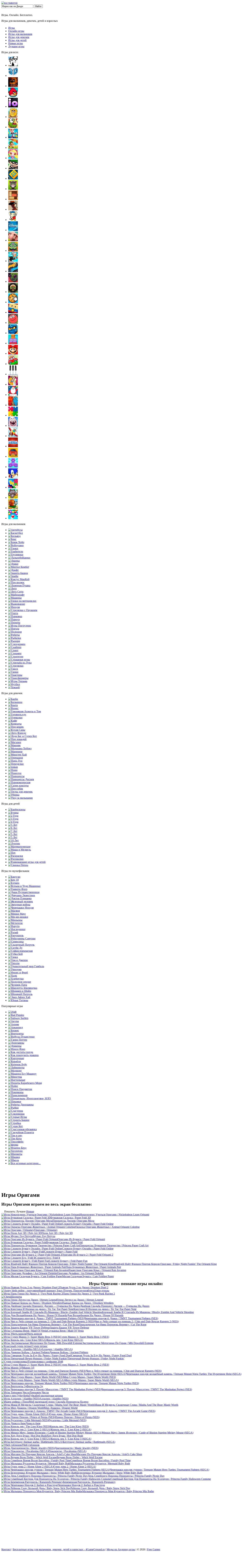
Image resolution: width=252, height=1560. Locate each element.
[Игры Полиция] (15, 631)
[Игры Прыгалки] (14, 1101)
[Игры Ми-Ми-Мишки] (18, 916)
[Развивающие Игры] (27, 862)
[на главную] (9, 2)
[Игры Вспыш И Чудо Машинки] (24, 886)
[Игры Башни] (18, 1120)
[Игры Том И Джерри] (18, 960)
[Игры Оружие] (22, 610)
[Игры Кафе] (12, 720)
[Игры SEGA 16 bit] (13, 446)
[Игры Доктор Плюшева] (20, 898)
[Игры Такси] (13, 668)
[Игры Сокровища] (16, 1113)
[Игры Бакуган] (14, 876)
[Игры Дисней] (13, 230)
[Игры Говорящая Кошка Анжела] (24, 711)
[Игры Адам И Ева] (13, 116)
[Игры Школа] (13, 1160)
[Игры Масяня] (14, 910)
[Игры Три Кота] (15, 1138)
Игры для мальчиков (20, 34)
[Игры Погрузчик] (19, 625)
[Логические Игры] (13, 343)
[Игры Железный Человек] (20, 901)
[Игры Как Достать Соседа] (20, 1052)
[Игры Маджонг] (15, 1070)
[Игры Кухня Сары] (16, 729)
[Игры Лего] (12, 588)
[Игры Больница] (15, 702)
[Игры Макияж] (14, 745)
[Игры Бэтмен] (13, 882)
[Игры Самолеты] (13, 435)
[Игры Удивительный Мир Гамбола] (26, 966)
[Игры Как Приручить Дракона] (23, 1055)
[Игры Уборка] (13, 794)
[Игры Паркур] (14, 619)
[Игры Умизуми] (15, 969)
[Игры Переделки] (16, 763)
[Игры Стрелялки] (15, 665)
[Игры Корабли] (14, 1061)
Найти (38, 6)
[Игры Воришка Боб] (13, 168)
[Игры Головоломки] (13, 199)
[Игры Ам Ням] (13, 127)
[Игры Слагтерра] (15, 1110)
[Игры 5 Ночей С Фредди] (13, 85)
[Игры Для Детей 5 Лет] (12, 824)
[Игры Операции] (15, 757)
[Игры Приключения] (17, 1095)
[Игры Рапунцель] (15, 935)
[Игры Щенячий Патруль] (20, 994)
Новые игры (15, 43)
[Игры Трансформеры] (18, 678)
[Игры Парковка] (15, 616)
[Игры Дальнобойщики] (19, 557)
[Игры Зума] (13, 250)
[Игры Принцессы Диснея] (21, 779)
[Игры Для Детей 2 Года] (13, 815)
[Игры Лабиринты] (16, 1067)
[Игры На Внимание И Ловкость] (13, 384)
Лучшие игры (16, 46)
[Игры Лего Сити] (15, 591)
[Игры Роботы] (14, 634)
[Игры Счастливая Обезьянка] (22, 1129)
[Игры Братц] (13, 705)
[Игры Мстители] (15, 923)
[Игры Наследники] (16, 929)
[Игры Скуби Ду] (15, 947)
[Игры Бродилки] (13, 147)
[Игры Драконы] (14, 1045)
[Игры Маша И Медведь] (19, 849)
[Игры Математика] (19, 846)
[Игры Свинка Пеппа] (18, 865)
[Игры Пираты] (14, 622)
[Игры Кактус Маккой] (18, 579)
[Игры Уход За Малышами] (20, 797)
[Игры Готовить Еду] (17, 714)
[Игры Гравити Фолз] (17, 889)
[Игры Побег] (13, 1086)
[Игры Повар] (13, 767)
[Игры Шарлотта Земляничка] (22, 987)
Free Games (153, 1549)
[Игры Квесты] (13, 291)
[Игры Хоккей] (14, 687)
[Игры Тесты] (20, 791)
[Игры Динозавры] (16, 1042)
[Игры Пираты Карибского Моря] (25, 1083)
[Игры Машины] (15, 597)
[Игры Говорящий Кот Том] (13, 188)
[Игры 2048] (12, 1011)
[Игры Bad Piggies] (16, 1015)
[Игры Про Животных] (13, 240)
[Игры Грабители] (15, 551)
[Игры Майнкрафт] (16, 594)
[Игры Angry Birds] (13, 96)
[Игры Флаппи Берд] (17, 1147)
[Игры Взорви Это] (13, 157)
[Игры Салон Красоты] (18, 785)
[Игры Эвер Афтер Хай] (19, 997)
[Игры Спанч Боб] (15, 954)
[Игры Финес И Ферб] (18, 972)
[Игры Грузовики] (15, 554)
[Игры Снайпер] (14, 647)
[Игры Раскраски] (15, 855)
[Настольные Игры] (16, 1079)
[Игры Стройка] (14, 1123)
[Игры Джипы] (14, 560)
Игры (11, 27)
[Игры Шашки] (14, 1157)
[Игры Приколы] (13, 425)
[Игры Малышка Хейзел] (20, 748)
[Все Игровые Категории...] (24, 1163)
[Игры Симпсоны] (16, 941)
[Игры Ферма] (13, 1144)
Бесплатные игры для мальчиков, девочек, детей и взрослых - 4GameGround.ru (59, 1549)
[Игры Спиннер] (13, 466)
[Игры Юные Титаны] (18, 1000)
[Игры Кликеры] (13, 302)
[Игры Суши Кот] (15, 1126)
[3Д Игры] (13, 75)
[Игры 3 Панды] (13, 65)
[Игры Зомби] (13, 576)
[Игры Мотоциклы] (22, 600)
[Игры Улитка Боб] (13, 507)
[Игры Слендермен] (16, 644)
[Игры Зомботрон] (13, 281)
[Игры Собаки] (15, 788)
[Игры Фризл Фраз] (16, 1049)
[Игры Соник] (13, 477)
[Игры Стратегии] (15, 656)
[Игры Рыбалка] (14, 637)
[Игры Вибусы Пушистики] (21, 1036)
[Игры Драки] (13, 563)
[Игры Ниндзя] (14, 607)
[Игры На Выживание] (16, 604)
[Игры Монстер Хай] (17, 754)
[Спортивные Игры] (13, 650)
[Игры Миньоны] (15, 920)
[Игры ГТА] (13, 209)
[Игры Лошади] (17, 739)
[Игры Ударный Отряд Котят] (13, 497)
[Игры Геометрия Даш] (13, 178)
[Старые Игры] (17, 1116)
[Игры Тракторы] (15, 675)
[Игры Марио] (13, 353)
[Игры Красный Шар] (13, 322)
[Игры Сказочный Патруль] (21, 944)
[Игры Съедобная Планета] (21, 1132)
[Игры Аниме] (13, 1024)
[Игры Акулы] (13, 1021)
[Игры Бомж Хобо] (16, 542)
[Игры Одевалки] (15, 717)
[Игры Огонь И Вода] (13, 405)
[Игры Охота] (13, 613)
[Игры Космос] (16, 582)
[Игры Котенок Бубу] (17, 1064)
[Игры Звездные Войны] (19, 904)
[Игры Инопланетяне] (29, 1098)
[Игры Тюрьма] (17, 681)
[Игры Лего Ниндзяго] (13, 332)
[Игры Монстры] (15, 1076)
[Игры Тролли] (14, 963)
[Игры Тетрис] (13, 487)
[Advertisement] (126, 1521)
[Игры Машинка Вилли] (13, 363)
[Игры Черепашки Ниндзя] (21, 907)
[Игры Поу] (12, 852)
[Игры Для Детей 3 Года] (13, 818)
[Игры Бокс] (12, 539)
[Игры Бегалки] (13, 137)
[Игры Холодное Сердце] (19, 981)
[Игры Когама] (13, 312)
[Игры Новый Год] (13, 394)
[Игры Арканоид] (15, 1027)
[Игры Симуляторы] (13, 456)
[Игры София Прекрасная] (20, 950)
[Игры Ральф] (13, 932)
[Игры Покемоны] (15, 1092)
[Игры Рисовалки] (15, 858)
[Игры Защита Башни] (18, 573)
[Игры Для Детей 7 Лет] (12, 831)
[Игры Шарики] (13, 518)
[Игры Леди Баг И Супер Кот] (22, 736)
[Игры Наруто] (14, 926)
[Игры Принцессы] (16, 776)
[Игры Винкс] (13, 708)
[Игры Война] (16, 545)
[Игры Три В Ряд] (15, 1135)
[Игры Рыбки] (13, 1107)
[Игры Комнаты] (15, 723)
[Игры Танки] (13, 671)
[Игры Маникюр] (15, 751)
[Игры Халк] (12, 975)
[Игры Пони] (12, 770)
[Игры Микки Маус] (17, 913)
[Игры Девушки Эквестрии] (21, 895)
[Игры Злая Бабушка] (13, 260)
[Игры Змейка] (13, 271)
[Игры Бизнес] (13, 1030)
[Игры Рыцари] (14, 641)
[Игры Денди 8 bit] (13, 219)
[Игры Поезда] (13, 628)
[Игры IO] (13, 106)
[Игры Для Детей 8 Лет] (12, 834)
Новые (30, 1211)
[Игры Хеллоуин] (15, 1150)
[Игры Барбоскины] (16, 809)
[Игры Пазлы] (13, 415)
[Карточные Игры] (16, 1058)
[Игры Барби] (13, 699)
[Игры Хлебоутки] (16, 978)
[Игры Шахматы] (15, 1154)
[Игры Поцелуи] (14, 773)
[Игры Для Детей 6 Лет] (12, 828)
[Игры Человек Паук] (17, 984)
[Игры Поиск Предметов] (20, 1089)
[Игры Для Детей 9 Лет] (12, 837)
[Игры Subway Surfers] (18, 1018)
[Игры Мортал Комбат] (18, 566)
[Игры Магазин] (14, 742)
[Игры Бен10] (13, 879)
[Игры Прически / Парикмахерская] (19, 782)
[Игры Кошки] (16, 726)
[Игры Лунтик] (14, 843)
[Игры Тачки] (13, 957)
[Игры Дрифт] (13, 570)
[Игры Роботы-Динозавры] (21, 1104)
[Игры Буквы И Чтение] (13, 812)
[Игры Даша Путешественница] (23, 892)
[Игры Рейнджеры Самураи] (21, 938)
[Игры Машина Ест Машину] (22, 1073)
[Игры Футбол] (14, 684)
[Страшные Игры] (19, 659)
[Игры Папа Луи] (15, 760)
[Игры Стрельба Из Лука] (20, 662)
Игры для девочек (18, 37)
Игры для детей (17, 40)
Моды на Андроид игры (121, 1549)
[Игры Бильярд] (14, 536)
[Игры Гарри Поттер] (17, 1039)
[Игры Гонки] (13, 548)
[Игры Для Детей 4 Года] (13, 821)
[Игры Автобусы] (15, 529)
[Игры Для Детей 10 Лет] (13, 840)
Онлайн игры (16, 31)
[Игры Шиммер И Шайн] (19, 991)
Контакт (6, 1549)
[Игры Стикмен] (14, 653)
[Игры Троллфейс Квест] (16, 1141)
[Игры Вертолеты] (16, 1033)
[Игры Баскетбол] (15, 532)
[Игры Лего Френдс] (17, 733)
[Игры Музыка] (13, 374)
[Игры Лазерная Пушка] (19, 585)
